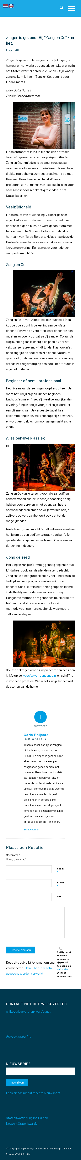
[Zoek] (59, 8)
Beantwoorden (31, 829)
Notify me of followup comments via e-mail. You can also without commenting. (64, 964)
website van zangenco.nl (39, 675)
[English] (11, 6)
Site (59, 896)
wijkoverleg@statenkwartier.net (28, 1011)
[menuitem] (59, 8)
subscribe (62, 969)
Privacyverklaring (18, 1036)
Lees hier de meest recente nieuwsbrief (33, 1093)
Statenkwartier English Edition (27, 1118)
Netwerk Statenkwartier (22, 1123)
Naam (60, 870)
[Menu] (69, 8)
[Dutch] (6, 6)
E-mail (60, 884)
